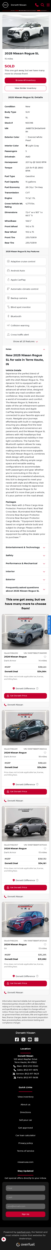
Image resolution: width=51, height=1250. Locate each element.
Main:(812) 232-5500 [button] (27, 1066)
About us (25, 1104)
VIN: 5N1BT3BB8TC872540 (35, 941)
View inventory (25, 1097)
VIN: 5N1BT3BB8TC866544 (35, 749)
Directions (25, 1112)
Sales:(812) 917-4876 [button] (27, 1070)
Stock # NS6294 (11, 941)
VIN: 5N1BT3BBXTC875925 (35, 845)
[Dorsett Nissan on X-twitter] (22, 1039)
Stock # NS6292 (11, 653)
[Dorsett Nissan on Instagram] (35, 1039)
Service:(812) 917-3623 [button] (27, 1073)
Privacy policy (25, 1143)
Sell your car (25, 1120)
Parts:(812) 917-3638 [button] (27, 1077)
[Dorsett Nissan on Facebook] (15, 1039)
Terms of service (25, 1151)
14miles (43, 660)
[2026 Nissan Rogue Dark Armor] (25, 823)
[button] (37, 5)
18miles (43, 756)
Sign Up (25, 1214)
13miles (43, 852)
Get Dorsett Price (18, 696)
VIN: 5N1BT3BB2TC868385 (35, 653)
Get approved (25, 1128)
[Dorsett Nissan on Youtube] (29, 1039)
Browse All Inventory (26, 80)
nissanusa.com (25, 1162)
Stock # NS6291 (11, 749)
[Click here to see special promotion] (25, 10)
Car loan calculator (26, 1135)
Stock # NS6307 (11, 845)
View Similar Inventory (25, 88)
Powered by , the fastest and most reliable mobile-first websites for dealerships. (25, 1235)
